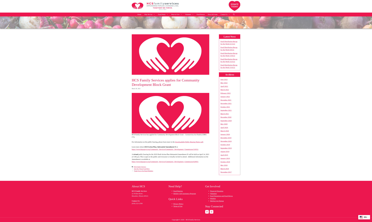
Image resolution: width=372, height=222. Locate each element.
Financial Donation (216, 191)
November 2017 (226, 172)
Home (139, 14)
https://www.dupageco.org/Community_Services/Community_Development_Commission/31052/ (165, 149)
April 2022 (224, 86)
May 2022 (223, 83)
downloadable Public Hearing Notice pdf (189, 142)
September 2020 (226, 121)
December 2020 (225, 117)
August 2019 (224, 151)
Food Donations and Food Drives (221, 196)
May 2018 (223, 165)
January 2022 (225, 97)
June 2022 (224, 79)
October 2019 (225, 145)
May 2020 (223, 124)
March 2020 (224, 131)
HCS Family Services (140, 167)
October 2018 (225, 162)
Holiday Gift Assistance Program (184, 194)
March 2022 (224, 90)
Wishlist (213, 198)
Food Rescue (201, 14)
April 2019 (224, 155)
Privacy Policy (178, 204)
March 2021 (224, 114)
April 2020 (224, 128)
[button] (234, 14)
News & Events (212, 14)
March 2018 (224, 169)
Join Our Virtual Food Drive (142, 169)
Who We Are (148, 14)
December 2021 (225, 100)
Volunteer (188, 14)
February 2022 (225, 93)
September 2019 (226, 148)
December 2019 (225, 138)
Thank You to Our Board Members (143, 171)
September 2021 (226, 110)
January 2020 (225, 134)
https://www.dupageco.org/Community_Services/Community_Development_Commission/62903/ (165, 162)
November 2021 (226, 103)
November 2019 (226, 141)
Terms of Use (177, 206)
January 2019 (225, 158)
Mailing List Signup (217, 201)
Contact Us (224, 14)
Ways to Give (175, 14)
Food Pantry (162, 14)
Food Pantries (178, 191)
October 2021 (225, 107)
